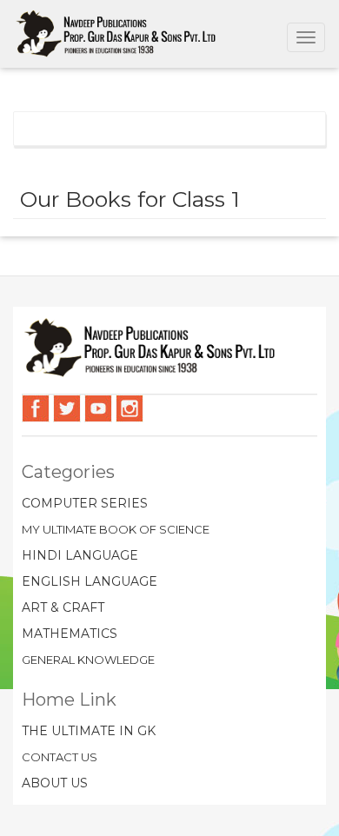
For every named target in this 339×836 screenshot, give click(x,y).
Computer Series (85, 503)
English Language (89, 581)
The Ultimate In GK (89, 731)
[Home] (116, 34)
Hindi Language (80, 555)
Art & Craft (63, 607)
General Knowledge (88, 660)
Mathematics (69, 633)
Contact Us (59, 757)
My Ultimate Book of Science (115, 529)
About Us (55, 783)
